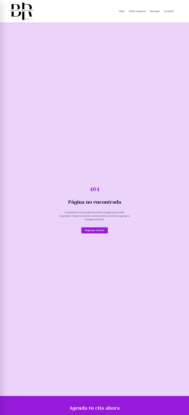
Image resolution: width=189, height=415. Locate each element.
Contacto (169, 11)
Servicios (154, 11)
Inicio (121, 11)
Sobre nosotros (137, 11)
